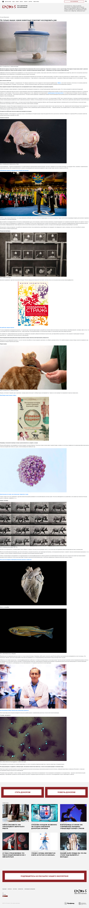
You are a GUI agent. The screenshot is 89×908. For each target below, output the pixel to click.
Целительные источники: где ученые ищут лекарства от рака (14, 494)
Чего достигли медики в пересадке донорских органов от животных (15, 559)
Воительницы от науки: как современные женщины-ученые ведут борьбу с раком (72, 826)
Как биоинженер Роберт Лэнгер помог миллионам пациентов (14, 710)
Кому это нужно (8, 1)
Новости (25, 1)
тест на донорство (74, 1)
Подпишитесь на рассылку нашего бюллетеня (44, 876)
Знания (17, 1)
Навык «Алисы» (36, 1)
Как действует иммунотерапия (7, 327)
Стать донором (22, 792)
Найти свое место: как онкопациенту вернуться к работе (13, 826)
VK (3, 893)
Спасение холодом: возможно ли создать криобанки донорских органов (44, 826)
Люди (13, 1)
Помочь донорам (66, 792)
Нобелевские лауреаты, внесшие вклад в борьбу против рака (14, 170)
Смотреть (30, 1)
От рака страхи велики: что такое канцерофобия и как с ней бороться (14, 855)
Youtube (4, 894)
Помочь (21, 1)
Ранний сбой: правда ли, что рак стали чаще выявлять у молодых (73, 855)
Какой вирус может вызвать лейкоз (8, 395)
